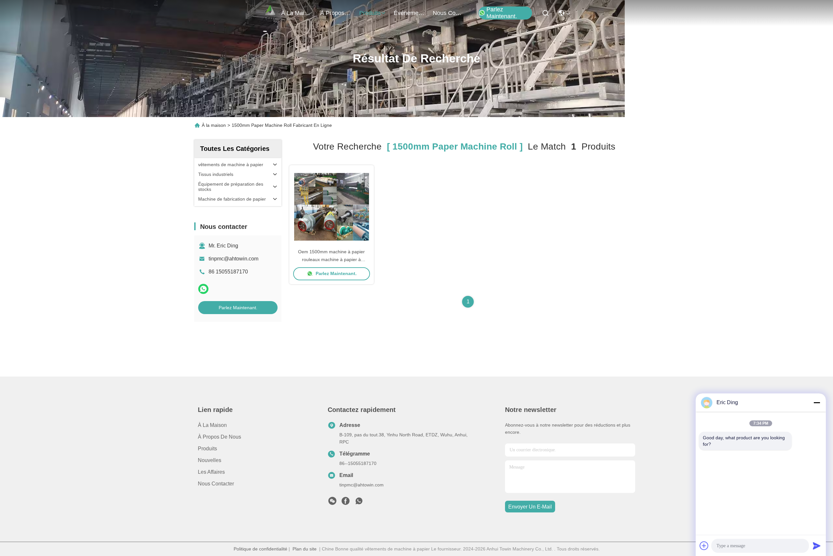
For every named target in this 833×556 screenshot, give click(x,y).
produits (370, 13)
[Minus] (817, 402)
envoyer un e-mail (530, 507)
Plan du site (305, 548)
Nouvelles (209, 460)
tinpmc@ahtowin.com (233, 258)
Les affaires (211, 472)
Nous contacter (216, 483)
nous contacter (448, 13)
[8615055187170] (358, 502)
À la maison (296, 13)
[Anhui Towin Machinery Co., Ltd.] (270, 13)
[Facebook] (345, 502)
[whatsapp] (203, 289)
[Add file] (704, 545)
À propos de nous (335, 13)
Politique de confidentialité (260, 548)
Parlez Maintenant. (501, 13)
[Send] (817, 545)
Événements (409, 13)
